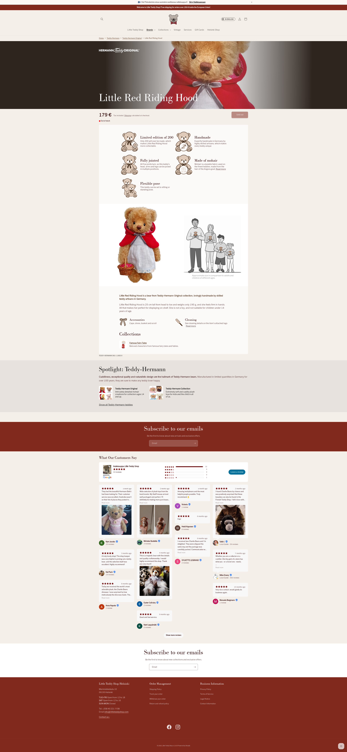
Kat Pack (109, 572)
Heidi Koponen (187, 527)
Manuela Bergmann (227, 600)
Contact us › (104, 717)
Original (132, 38)
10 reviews (110, 544)
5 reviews (147, 627)
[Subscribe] (195, 443)
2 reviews (147, 605)
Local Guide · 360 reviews (229, 578)
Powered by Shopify (184, 746)
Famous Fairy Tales (138, 343)
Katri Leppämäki (150, 625)
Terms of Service (206, 694)
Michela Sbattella (150, 541)
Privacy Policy (205, 689)
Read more (221, 169)
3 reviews (147, 544)
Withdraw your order (158, 699)
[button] (102, 19)
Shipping (127, 116)
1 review (109, 608)
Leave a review (237, 472)
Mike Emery (224, 575)
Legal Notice (205, 699)
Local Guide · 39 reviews (229, 544)
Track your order (156, 694)
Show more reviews (173, 635)
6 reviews (185, 529)
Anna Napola (111, 606)
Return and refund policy (159, 704)
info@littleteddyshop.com (116, 712)
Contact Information (208, 704)
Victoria (185, 504)
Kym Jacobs (110, 542)
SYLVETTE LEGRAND (190, 560)
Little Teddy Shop (167, 746)
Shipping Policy (155, 689)
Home (101, 38)
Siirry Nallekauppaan (197, 2)
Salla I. (222, 542)
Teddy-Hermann (113, 38)
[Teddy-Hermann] (119, 50)
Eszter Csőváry (150, 603)
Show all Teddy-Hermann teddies (116, 404)
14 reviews (110, 575)
